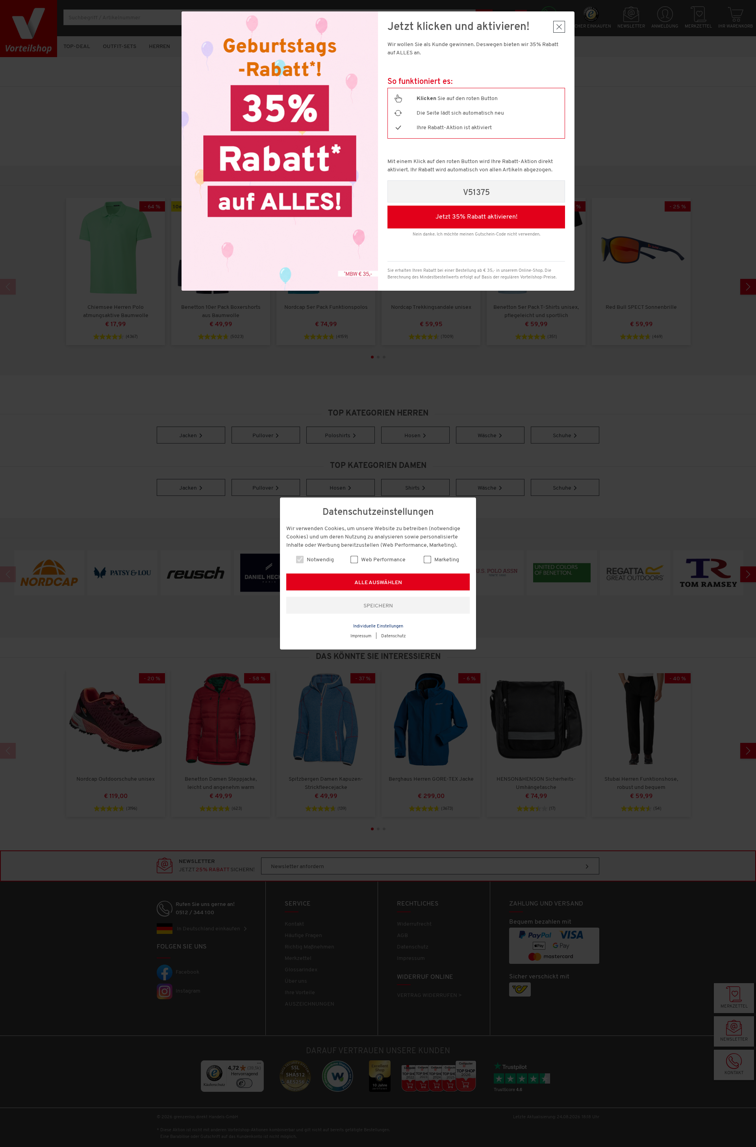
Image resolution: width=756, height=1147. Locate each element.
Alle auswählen (378, 583)
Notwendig (320, 560)
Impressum (360, 636)
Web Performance (383, 560)
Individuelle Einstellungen (378, 626)
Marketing (446, 560)
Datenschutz (393, 636)
